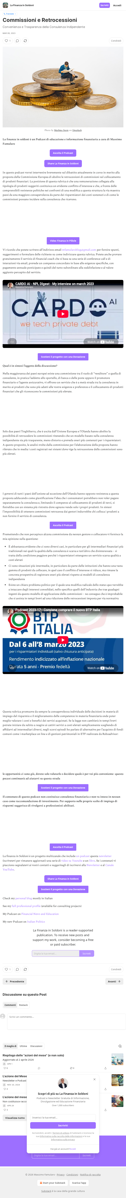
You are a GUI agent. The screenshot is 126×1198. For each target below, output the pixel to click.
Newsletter (93, 865)
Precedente (17, 981)
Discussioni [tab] (36, 1046)
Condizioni (72, 1174)
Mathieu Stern (61, 130)
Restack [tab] (23, 1005)
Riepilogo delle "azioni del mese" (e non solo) (33, 1055)
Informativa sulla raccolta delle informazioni (61, 1136)
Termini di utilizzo (60, 1132)
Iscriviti (105, 5)
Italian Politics (36, 922)
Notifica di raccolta (90, 1174)
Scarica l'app (79, 1182)
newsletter (105, 856)
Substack (46, 1191)
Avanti (112, 981)
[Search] (120, 1046)
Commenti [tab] (10, 1005)
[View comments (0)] (17, 40)
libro (92, 861)
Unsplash (77, 130)
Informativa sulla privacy (63, 1139)
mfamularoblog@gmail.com (79, 250)
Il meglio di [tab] (10, 1046)
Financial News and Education (40, 914)
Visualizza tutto (15, 1117)
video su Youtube (72, 861)
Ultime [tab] (23, 1046)
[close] (94, 1079)
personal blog (24, 898)
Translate (10, 13)
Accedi (117, 5)
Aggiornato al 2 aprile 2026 (18, 1059)
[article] (63, 1061)
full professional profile (26, 906)
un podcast (83, 856)
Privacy (60, 1174)
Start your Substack (54, 1182)
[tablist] (16, 1005)
